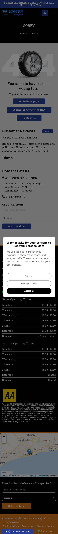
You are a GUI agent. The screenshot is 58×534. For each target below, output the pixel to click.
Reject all (29, 276)
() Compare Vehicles (18, 531)
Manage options (29, 283)
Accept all (29, 290)
